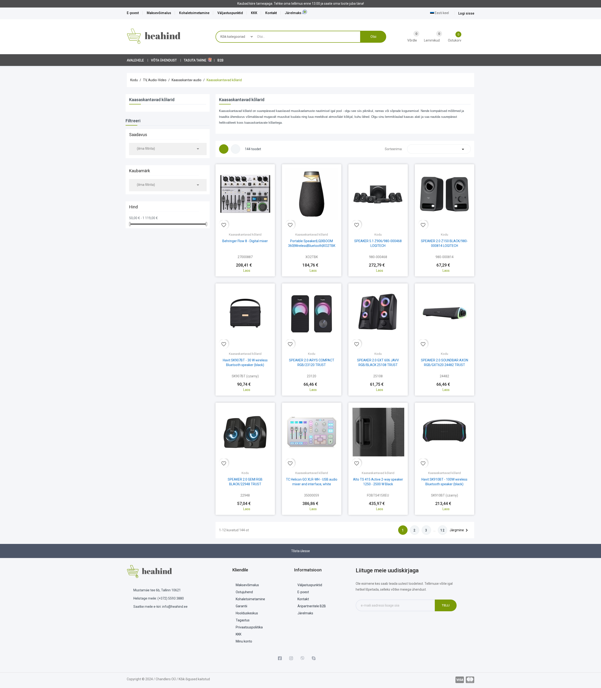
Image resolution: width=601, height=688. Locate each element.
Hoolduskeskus (247, 613)
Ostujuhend (244, 592)
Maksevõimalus (159, 13)
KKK (254, 13)
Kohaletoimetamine (194, 13)
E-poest (133, 13)
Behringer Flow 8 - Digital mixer (245, 241)
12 (442, 530)
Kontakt (271, 13)
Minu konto (244, 641)
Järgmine (460, 530)
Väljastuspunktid (230, 13)
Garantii (241, 606)
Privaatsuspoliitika (249, 627)
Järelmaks (293, 13)
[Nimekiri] (235, 149)
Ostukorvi (245, 261)
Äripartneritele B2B (311, 606)
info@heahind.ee (175, 606)
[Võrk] (223, 149)
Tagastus (243, 620)
